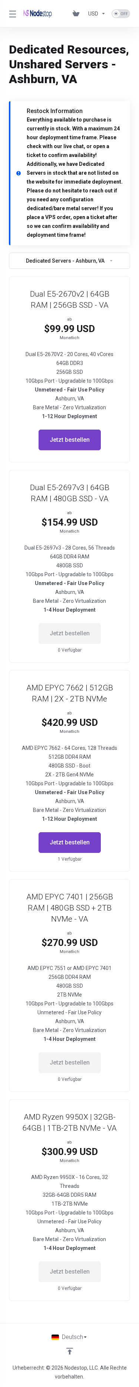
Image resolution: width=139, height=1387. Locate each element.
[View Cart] (77, 13)
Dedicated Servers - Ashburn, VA (65, 261)
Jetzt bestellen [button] (70, 439)
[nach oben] (69, 1351)
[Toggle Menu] (11, 13)
